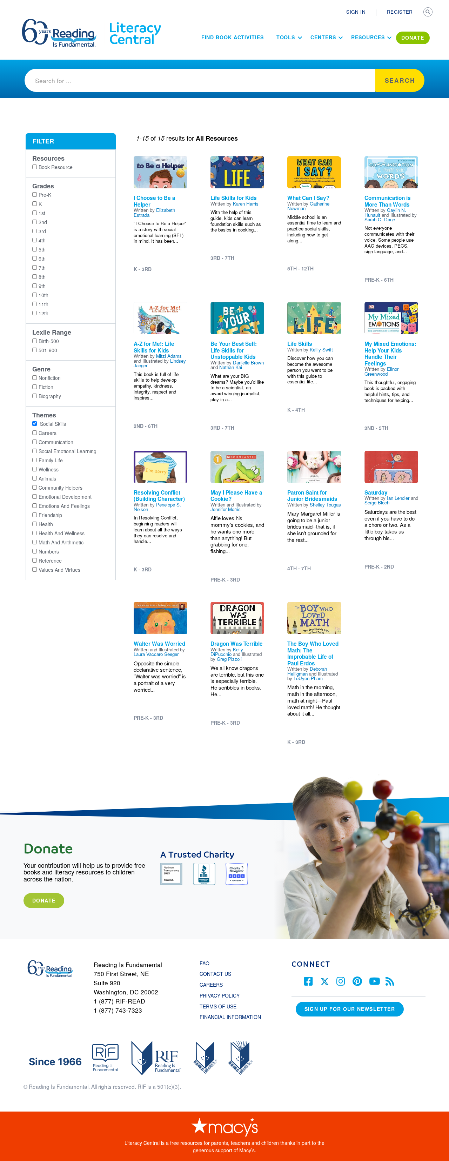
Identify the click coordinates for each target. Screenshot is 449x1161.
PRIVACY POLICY (220, 995)
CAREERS (211, 984)
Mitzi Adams (169, 356)
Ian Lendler (398, 498)
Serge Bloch (376, 502)
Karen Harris (246, 203)
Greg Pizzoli (229, 659)
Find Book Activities (232, 37)
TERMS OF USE (221, 1006)
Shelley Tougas (325, 504)
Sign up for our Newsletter (349, 1008)
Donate (43, 900)
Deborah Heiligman (307, 671)
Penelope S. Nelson (157, 506)
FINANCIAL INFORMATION (230, 1016)
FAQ (204, 963)
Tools (285, 37)
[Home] (64, 22)
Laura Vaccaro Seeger (156, 654)
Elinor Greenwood (381, 371)
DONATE (412, 37)
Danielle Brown (248, 362)
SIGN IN (356, 11)
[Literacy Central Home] (135, 22)
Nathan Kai (230, 367)
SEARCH (428, 12)
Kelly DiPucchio (226, 651)
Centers (323, 37)
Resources (367, 37)
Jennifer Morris (225, 509)
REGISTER (400, 11)
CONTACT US (217, 973)
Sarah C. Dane (379, 219)
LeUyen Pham (308, 678)
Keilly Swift (321, 349)
